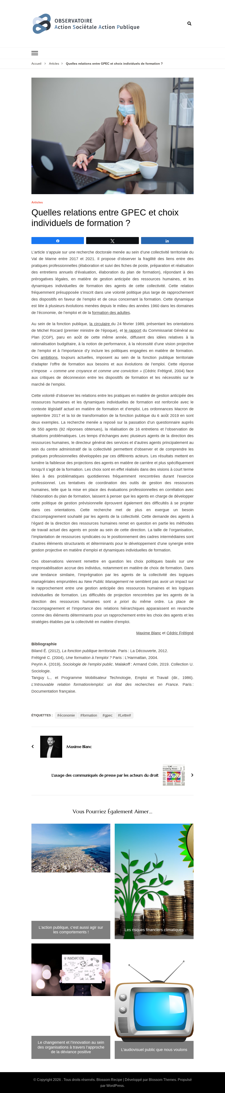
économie (67, 715)
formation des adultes (111, 312)
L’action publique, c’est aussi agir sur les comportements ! (71, 929)
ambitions (49, 357)
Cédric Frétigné (180, 633)
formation (90, 715)
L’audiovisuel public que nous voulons (154, 1049)
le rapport (132, 330)
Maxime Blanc (148, 633)
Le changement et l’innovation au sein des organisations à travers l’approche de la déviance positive (71, 1047)
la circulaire (100, 324)
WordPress (115, 1086)
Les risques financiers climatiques (154, 930)
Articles (37, 202)
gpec (108, 715)
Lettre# (125, 715)
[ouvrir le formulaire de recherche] (189, 24)
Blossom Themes (162, 1080)
